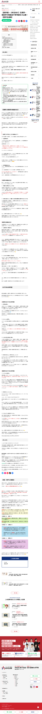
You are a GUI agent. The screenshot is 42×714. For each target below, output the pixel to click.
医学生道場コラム (4, 688)
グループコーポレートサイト (6, 705)
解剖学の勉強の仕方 (6, 41)
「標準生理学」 (5, 304)
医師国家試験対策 (34, 44)
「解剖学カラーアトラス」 (7, 391)
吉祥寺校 (36, 29)
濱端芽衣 (31, 32)
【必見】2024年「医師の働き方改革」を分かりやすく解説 (13, 95)
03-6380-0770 (33, 668)
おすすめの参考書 (5, 42)
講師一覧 (16, 675)
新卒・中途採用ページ (5, 706)
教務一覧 (16, 677)
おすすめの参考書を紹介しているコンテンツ (16, 432)
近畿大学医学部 (32, 35)
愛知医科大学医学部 (33, 38)
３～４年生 (36, 21)
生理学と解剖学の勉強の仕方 (7, 38)
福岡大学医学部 (32, 36)
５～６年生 (32, 23)
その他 (32, 78)
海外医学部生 (35, 24)
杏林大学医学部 (32, 33)
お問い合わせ (4, 698)
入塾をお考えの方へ (5, 681)
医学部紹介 (33, 74)
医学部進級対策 (33, 59)
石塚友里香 (35, 32)
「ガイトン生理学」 (6, 319)
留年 (34, 19)
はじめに (3, 36)
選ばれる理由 (5, 676)
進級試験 (31, 26)
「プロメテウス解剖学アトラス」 (9, 413)
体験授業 (31, 19)
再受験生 (31, 24)
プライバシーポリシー (5, 704)
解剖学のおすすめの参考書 (8, 45)
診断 (11, 495)
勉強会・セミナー (34, 56)
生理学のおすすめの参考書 (8, 43)
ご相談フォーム (10, 463)
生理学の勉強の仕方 (6, 40)
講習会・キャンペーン (34, 52)
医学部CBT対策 (33, 48)
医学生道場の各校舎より (34, 68)
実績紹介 (4, 677)
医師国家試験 (37, 19)
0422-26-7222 (20, 668)
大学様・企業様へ (5, 693)
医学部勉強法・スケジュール (34, 63)
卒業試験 (38, 26)
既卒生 (35, 23)
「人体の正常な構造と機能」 (8, 337)
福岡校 (37, 30)
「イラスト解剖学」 (6, 373)
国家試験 (31, 27)
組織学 (37, 27)
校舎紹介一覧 (16, 678)
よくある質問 (5, 683)
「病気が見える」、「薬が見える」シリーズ (10, 354)
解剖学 (34, 27)
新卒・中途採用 (5, 692)
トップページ (4, 672)
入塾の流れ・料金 (5, 682)
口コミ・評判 (5, 678)
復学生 (37, 23)
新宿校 (31, 29)
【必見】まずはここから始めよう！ (9, 39)
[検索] (38, 13)
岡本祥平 (38, 32)
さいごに (3, 46)
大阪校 (34, 30)
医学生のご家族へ (34, 71)
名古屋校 (31, 30)
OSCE (36, 26)
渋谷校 (34, 29)
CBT (34, 26)
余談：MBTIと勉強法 (6, 47)
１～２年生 (32, 21)
